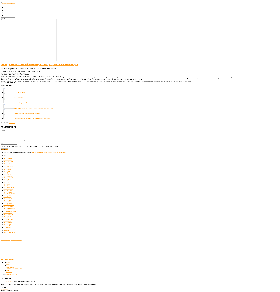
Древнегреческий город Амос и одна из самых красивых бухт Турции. (34, 108)
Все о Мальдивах (8, 190)
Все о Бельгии (8, 163)
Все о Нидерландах (9, 194)
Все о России (7, 195)
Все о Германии (8, 168)
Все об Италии (8, 224)
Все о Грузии (7, 171)
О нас (5, 7)
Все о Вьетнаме (8, 166)
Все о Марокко (8, 192)
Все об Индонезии (9, 218)
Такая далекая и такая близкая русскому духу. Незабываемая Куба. (39, 64)
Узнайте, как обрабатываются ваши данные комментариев (48, 152)
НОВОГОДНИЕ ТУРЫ (9, 232)
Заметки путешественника (11, 12)
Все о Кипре (7, 181)
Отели (5, 234)
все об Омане (7, 227)
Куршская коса (18, 97)
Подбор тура (7, 10)
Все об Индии (7, 216)
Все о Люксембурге (9, 187)
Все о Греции (7, 169)
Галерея (6, 14)
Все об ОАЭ (7, 226)
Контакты (6, 15)
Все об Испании (8, 222)
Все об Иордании (8, 219)
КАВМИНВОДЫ (8, 230)
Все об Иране (7, 221)
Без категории (8, 158)
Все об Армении (8, 214)
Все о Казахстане (8, 176)
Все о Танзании (8, 198)
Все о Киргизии (8, 182)
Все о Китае (7, 184)
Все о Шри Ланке (8, 206)
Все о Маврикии (8, 189)
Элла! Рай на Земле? (20, 92)
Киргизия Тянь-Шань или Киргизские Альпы (27, 113)
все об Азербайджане (10, 211)
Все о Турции (7, 202)
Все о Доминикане (9, 173)
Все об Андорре (8, 213)
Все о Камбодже (8, 177)
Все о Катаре (7, 179)
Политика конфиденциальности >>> (11, 240)
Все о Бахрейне (8, 160)
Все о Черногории (9, 205)
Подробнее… (4, 289)
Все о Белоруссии (8, 161)
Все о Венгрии (8, 165)
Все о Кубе (12, 123)
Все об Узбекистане (9, 229)
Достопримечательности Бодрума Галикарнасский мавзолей (32, 118)
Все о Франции (8, 203)
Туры (5, 9)
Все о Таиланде (8, 197)
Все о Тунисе (7, 200)
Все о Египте (7, 174)
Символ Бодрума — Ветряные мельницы (26, 103)
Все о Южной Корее (9, 208)
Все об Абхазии (8, 210)
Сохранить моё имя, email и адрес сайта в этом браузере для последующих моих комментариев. (30, 146)
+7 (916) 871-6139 (8, 281)
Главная (6, 6)
